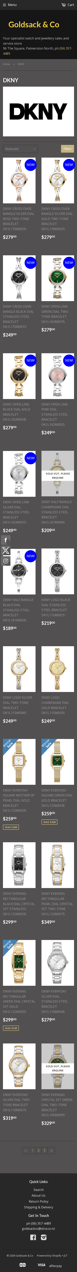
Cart (70, 5)
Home (6, 64)
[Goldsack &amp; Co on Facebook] (33, 1238)
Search (39, 1190)
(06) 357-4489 (41, 1223)
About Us (38, 1195)
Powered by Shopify (49, 1255)
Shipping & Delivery (38, 1207)
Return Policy (38, 1201)
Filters (67, 148)
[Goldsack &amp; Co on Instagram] (44, 1238)
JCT (65, 1255)
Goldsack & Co (33, 24)
